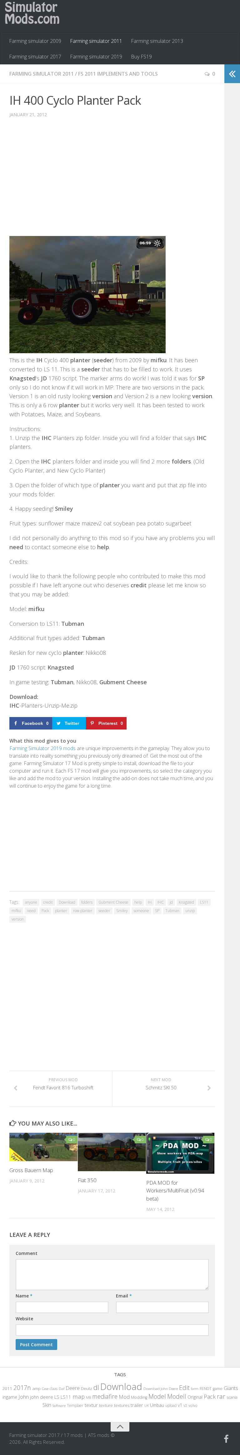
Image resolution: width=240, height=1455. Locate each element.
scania (232, 1397)
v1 (180, 1405)
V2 (185, 1405)
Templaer (75, 1405)
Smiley (122, 910)
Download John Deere (160, 1388)
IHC (161, 902)
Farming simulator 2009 (35, 41)
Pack (45, 910)
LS (56, 1397)
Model (157, 1396)
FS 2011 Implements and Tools (118, 73)
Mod (124, 1396)
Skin (46, 1405)
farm (194, 1388)
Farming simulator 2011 (96, 41)
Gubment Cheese (113, 902)
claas (54, 1388)
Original (195, 1397)
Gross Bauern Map (31, 1170)
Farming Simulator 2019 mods (42, 748)
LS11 (204, 902)
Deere (73, 1388)
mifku (16, 910)
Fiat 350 (87, 1180)
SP (157, 910)
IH (150, 902)
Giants (231, 1388)
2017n (22, 1387)
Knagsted (186, 902)
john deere (41, 1397)
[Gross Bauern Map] (43, 1147)
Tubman (172, 910)
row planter (82, 910)
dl (96, 1387)
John (23, 1396)
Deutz (86, 1388)
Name (24, 1296)
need (31, 910)
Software (59, 1405)
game (217, 1388)
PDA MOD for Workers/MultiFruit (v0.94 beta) (175, 1190)
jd (171, 902)
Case (45, 1388)
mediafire (105, 1396)
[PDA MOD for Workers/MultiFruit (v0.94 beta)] (180, 1153)
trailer (137, 1405)
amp (36, 1388)
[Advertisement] (112, 181)
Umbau (157, 1405)
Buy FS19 (141, 56)
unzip (190, 910)
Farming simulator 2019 (96, 56)
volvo (193, 1405)
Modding (139, 1397)
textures (121, 1405)
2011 (7, 1388)
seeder (104, 910)
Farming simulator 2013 (157, 41)
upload (171, 1405)
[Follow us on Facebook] (226, 1439)
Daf (61, 1388)
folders (86, 902)
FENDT (206, 1388)
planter (61, 910)
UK (146, 1405)
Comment (27, 1253)
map (78, 1396)
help (138, 902)
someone (141, 910)
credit (48, 902)
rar (221, 1396)
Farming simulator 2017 (35, 56)
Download (67, 902)
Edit (184, 1387)
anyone (31, 902)
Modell (176, 1396)
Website (24, 1319)
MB (88, 1397)
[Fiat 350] (112, 1152)
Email (124, 1296)
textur (91, 1405)
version (18, 919)
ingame (9, 1397)
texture (106, 1405)
